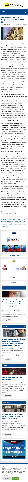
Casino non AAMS (14, 255)
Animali (5, 326)
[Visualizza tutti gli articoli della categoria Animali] (24, 326)
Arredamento (6, 402)
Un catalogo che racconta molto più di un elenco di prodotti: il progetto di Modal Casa (13, 416)
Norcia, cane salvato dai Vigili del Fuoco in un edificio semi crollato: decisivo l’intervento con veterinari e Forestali (13, 342)
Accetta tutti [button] (16, 478)
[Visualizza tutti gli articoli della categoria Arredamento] (24, 402)
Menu (3, 12)
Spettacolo (5, 365)
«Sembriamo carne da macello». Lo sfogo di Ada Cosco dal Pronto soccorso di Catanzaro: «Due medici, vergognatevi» (13, 303)
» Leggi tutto (7, 320)
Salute (4, 287)
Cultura (24, 24)
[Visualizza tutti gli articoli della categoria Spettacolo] (24, 366)
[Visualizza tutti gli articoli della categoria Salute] (24, 288)
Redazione (16, 24)
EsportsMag (14, 282)
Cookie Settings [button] (6, 478)
